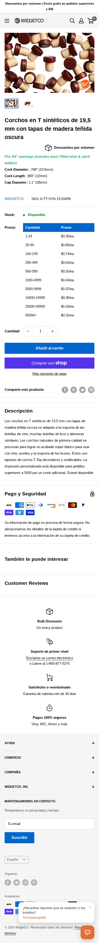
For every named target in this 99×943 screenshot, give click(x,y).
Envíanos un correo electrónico (49, 658)
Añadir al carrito (50, 348)
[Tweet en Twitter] (82, 389)
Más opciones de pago (49, 374)
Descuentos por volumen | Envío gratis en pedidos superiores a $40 (49, 6)
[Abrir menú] (7, 21)
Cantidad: (12, 331)
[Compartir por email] (91, 389)
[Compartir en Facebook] (65, 389)
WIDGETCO (14, 199)
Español (12, 859)
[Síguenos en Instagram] (25, 882)
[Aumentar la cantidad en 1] (52, 331)
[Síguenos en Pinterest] (34, 882)
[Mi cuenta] (81, 20)
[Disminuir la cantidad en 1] (28, 331)
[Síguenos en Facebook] (8, 882)
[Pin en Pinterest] (73, 389)
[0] (90, 21)
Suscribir (19, 838)
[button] (87, 932)
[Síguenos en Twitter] (16, 882)
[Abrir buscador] (72, 20)
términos (10, 933)
